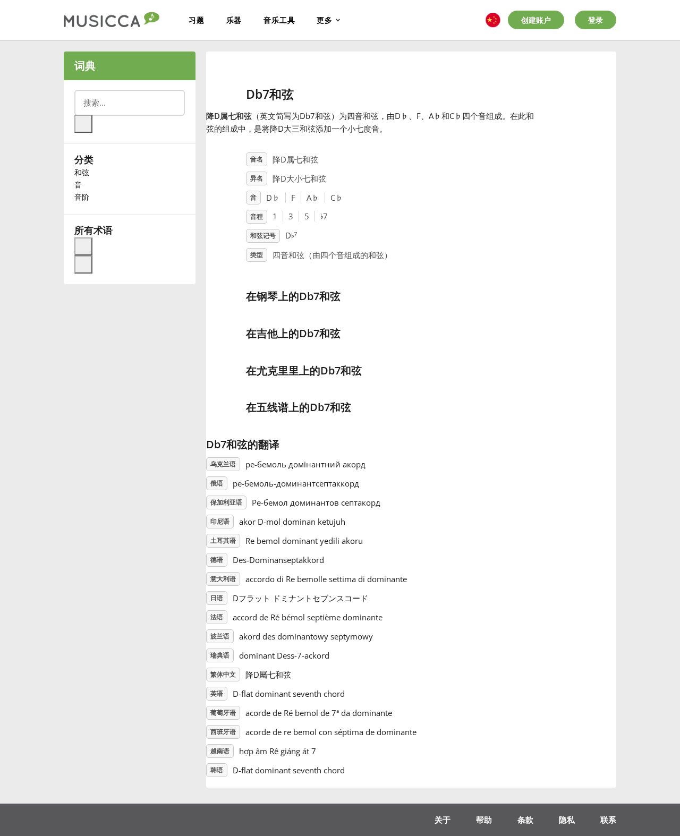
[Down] (83, 264)
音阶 (81, 197)
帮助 (484, 819)
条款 (525, 819)
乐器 (234, 20)
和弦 (81, 172)
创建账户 (536, 20)
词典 (85, 65)
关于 (442, 819)
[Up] (83, 246)
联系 (608, 819)
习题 (197, 20)
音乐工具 (279, 20)
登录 (595, 20)
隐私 (567, 819)
